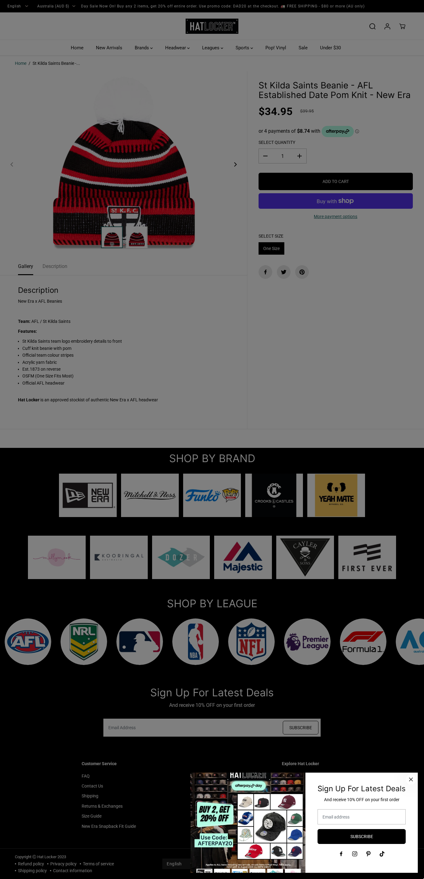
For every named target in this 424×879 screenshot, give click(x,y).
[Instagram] (355, 854)
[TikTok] (382, 854)
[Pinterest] (368, 854)
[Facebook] (341, 854)
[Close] (411, 779)
